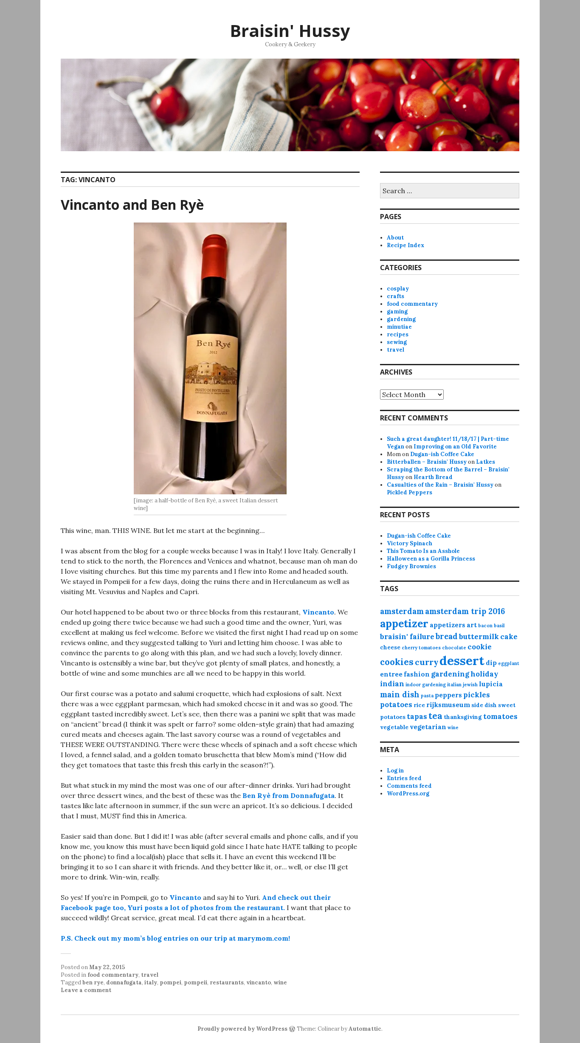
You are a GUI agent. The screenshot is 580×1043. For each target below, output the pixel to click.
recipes (397, 334)
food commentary (112, 974)
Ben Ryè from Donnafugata (288, 795)
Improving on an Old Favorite (455, 446)
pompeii (195, 982)
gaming (397, 311)
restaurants (227, 982)
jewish (470, 685)
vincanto (258, 982)
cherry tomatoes (421, 648)
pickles (476, 694)
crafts (395, 296)
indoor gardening (425, 685)
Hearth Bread (433, 477)
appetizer (404, 623)
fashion (417, 674)
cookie (479, 646)
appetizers (447, 625)
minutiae (399, 326)
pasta (427, 696)
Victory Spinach (409, 543)
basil (499, 626)
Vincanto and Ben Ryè (132, 204)
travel (149, 974)
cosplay (398, 288)
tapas (417, 716)
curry (426, 662)
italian (454, 685)
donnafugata (124, 982)
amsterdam (402, 611)
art (472, 625)
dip (491, 663)
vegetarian (428, 727)
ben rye (93, 982)
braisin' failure (407, 636)
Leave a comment (86, 990)
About (395, 237)
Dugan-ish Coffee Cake (442, 454)
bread (447, 636)
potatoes (396, 704)
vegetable (394, 727)
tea (435, 716)
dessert (461, 660)
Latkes (485, 461)
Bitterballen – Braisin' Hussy (427, 461)
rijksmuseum (448, 705)
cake (509, 636)
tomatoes (500, 716)
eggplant (508, 663)
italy (150, 982)
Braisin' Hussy (290, 30)
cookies (397, 662)
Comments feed (409, 785)
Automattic (365, 1028)
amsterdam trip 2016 (465, 611)
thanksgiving (463, 717)
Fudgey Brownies (411, 566)
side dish (484, 705)
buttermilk (479, 636)
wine (280, 982)
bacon (485, 626)
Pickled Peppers (409, 492)
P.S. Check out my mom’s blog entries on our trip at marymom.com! (175, 938)
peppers (448, 695)
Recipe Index (405, 245)
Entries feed (404, 778)
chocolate (454, 648)
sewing (397, 342)
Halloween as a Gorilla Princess (431, 558)
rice (419, 705)
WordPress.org (408, 793)
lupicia (491, 684)
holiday (484, 674)
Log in (395, 770)
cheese (390, 647)
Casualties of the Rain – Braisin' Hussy (440, 484)
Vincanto (318, 612)
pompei (170, 982)
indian (392, 683)
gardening (401, 319)
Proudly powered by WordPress (242, 1028)
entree (391, 674)
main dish (400, 694)
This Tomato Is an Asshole (423, 551)
